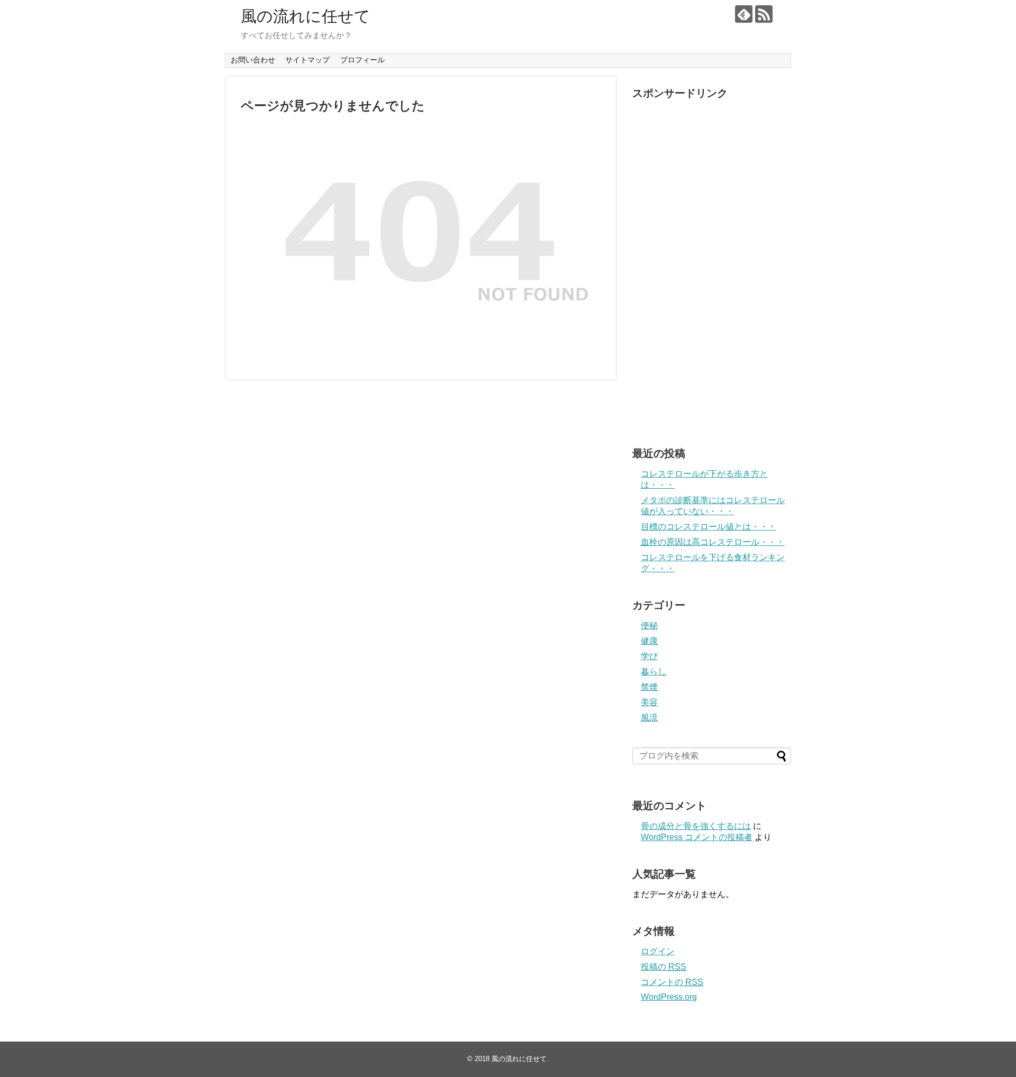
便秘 (649, 625)
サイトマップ (307, 60)
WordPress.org (669, 996)
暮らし (653, 671)
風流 (649, 717)
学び (649, 656)
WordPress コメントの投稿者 (696, 837)
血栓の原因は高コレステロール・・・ (713, 541)
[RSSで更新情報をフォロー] (764, 14)
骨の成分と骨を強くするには (696, 826)
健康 (649, 640)
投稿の (663, 966)
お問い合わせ (253, 60)
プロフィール (362, 60)
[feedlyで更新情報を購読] (743, 14)
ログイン (658, 951)
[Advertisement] (711, 264)
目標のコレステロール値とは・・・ (708, 526)
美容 (649, 702)
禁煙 (649, 686)
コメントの (672, 982)
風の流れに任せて (305, 16)
